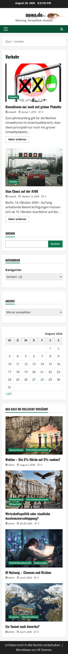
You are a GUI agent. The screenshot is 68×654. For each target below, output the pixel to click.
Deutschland (16, 449)
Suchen (10, 233)
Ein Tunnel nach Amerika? (22, 626)
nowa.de (34, 14)
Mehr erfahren (18, 140)
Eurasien (14, 616)
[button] (6, 29)
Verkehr (13, 97)
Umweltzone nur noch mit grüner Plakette (34, 83)
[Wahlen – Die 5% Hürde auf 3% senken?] (34, 435)
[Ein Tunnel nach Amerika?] (34, 602)
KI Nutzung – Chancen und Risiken (28, 572)
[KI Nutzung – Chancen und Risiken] (34, 548)
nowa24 (12, 112)
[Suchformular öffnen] (61, 29)
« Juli (8, 394)
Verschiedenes (30, 616)
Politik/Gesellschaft (37, 449)
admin (11, 464)
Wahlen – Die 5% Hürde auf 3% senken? (32, 459)
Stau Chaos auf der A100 (34, 167)
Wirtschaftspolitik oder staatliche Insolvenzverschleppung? (27, 516)
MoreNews (23, 650)
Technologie (40, 562)
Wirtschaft (15, 504)
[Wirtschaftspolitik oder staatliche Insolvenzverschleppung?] (34, 489)
